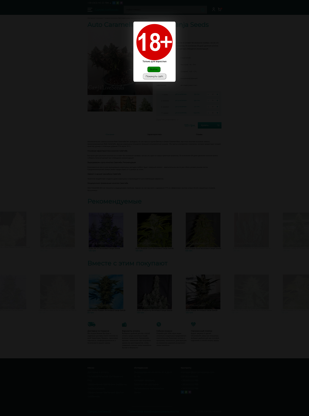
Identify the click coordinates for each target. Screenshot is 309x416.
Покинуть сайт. (155, 76)
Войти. (154, 69)
